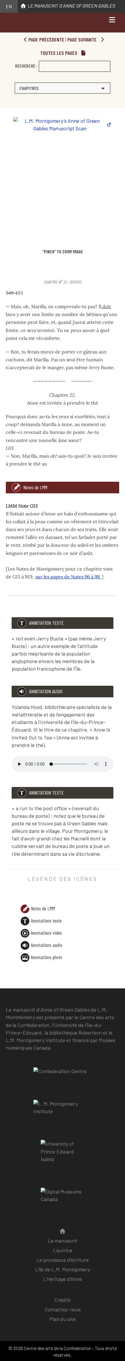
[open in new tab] (62, 1111)
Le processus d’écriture (63, 1260)
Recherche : (26, 65)
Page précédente (45, 39)
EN (9, 6)
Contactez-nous (62, 1309)
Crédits (62, 1300)
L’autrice (62, 1250)
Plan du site (62, 1319)
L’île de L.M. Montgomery (62, 1269)
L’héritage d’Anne (62, 1279)
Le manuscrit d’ (70, 5)
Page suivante (82, 39)
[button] (62, 88)
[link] (7, 271)
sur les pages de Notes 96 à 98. (68, 577)
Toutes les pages (59, 53)
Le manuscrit (62, 1240)
